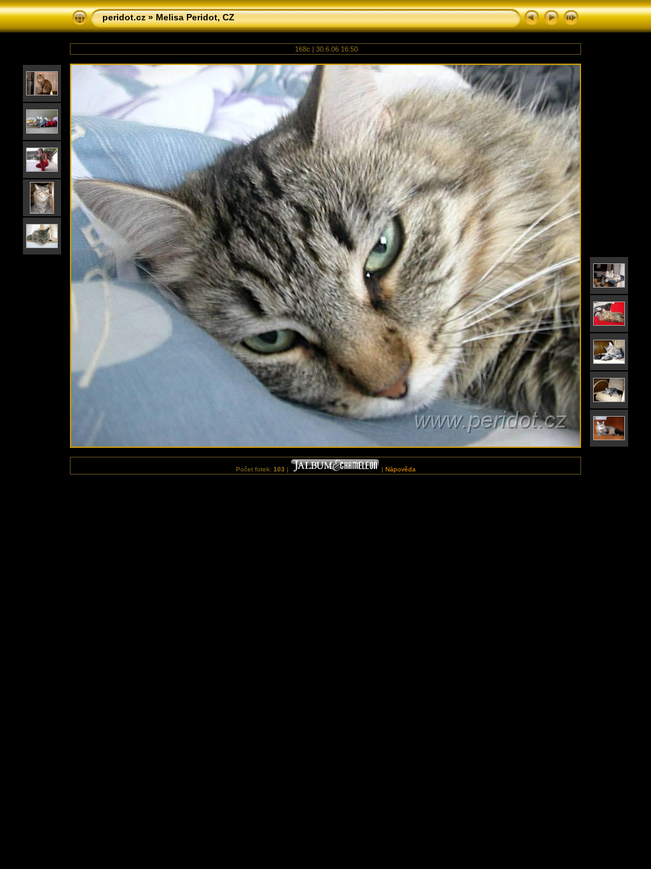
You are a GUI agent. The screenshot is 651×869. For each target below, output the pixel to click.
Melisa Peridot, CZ (195, 17)
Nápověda (400, 469)
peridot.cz (124, 17)
